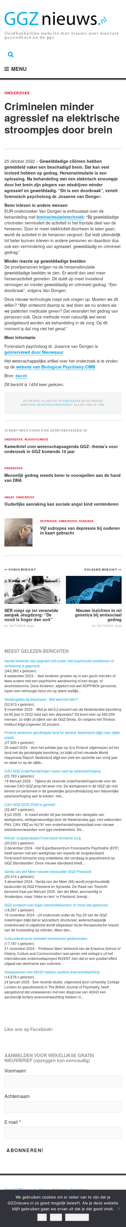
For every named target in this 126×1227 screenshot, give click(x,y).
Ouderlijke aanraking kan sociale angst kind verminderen (61, 504)
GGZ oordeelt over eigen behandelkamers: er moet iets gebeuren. (56, 904)
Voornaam (15, 1070)
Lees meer (77, 1217)
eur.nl (22, 375)
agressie (28, 405)
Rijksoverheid (36, 439)
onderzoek (63, 405)
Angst (9, 497)
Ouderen (86, 521)
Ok (42, 1217)
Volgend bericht (101, 569)
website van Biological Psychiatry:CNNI (55, 367)
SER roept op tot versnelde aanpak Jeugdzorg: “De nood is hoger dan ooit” (31, 614)
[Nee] (119, 1208)
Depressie (48, 521)
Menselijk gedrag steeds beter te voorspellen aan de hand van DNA (62, 477)
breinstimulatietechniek (60, 217)
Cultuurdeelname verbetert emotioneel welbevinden (45, 938)
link (101, 405)
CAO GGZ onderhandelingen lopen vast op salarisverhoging (52, 770)
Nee (56, 1217)
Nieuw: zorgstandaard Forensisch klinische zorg (42, 837)
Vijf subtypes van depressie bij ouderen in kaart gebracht (80, 530)
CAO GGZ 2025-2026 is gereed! (29, 804)
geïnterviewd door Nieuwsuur (33, 352)
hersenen (45, 405)
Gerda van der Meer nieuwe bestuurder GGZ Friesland (47, 871)
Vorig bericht (22, 569)
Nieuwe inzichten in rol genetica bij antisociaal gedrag (98, 614)
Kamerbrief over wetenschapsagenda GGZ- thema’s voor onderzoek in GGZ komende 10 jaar (61, 448)
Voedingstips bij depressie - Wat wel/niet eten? (41, 699)
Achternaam (17, 1096)
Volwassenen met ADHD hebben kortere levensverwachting (52, 971)
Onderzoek (17, 93)
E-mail (12, 1122)
